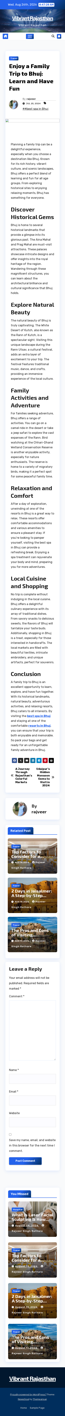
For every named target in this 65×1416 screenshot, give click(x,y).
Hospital (17, 1209)
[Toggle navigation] (30, 36)
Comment (16, 996)
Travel (13, 58)
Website (14, 1113)
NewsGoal (23, 1399)
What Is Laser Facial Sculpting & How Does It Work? (32, 1219)
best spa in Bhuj (39, 716)
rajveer (31, 98)
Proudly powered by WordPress (28, 1394)
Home (23, 1407)
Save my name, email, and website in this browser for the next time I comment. (32, 1145)
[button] (53, 36)
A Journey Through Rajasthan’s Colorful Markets (23, 775)
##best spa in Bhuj (35, 109)
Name (14, 1070)
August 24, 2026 (27, 1225)
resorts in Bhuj (39, 725)
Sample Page (37, 1407)
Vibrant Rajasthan (32, 18)
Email (13, 1091)
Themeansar (40, 1399)
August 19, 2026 (26, 1266)
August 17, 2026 (26, 1347)
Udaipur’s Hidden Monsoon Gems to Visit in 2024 (43, 777)
